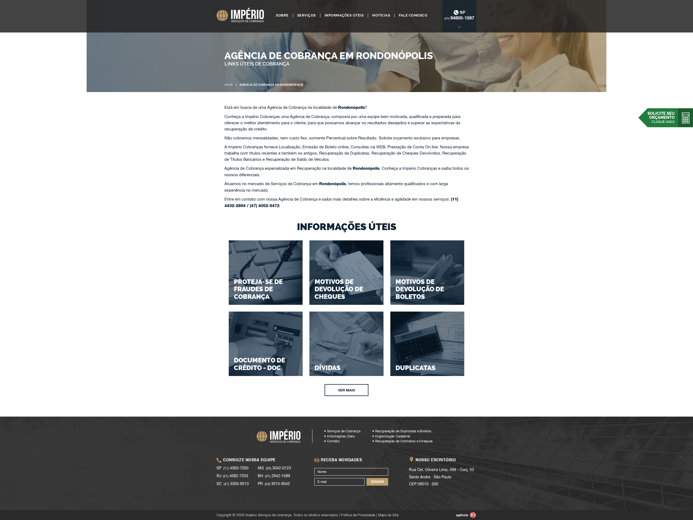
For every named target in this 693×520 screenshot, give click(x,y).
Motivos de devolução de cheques (339, 289)
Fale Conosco (413, 15)
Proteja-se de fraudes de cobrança (258, 289)
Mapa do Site (388, 515)
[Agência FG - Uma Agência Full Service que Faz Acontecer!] (461, 515)
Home (228, 84)
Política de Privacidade (358, 515)
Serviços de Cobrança (343, 431)
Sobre (282, 15)
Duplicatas (415, 368)
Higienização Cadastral (392, 436)
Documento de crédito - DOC (259, 364)
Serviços (306, 15)
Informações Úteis (344, 15)
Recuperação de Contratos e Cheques (404, 441)
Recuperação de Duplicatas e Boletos (403, 431)
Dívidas (328, 368)
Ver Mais (346, 390)
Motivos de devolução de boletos (419, 289)
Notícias (381, 15)
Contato (333, 441)
